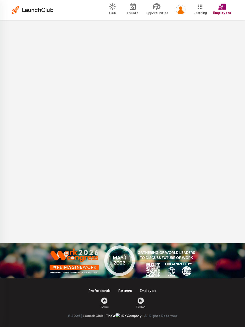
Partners (125, 291)
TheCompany (124, 316)
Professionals (100, 291)
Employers (148, 291)
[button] (180, 10)
